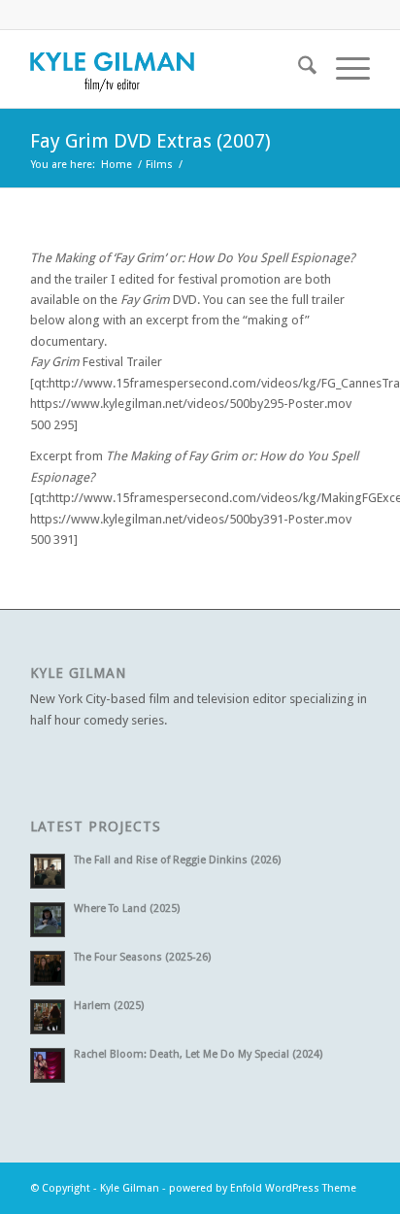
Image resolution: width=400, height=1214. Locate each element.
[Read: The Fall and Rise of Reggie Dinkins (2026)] (47, 871)
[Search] (298, 69)
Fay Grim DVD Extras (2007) (150, 140)
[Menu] (343, 69)
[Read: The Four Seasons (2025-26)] (47, 968)
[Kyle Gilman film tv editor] (166, 69)
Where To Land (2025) (127, 908)
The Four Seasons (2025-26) (142, 957)
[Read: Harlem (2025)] (47, 1016)
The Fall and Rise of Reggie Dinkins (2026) (177, 860)
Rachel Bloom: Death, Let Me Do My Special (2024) (198, 1054)
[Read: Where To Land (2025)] (47, 919)
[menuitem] (298, 69)
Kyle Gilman (129, 1188)
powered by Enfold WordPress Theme (262, 1188)
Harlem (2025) (109, 1005)
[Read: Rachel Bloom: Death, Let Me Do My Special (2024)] (47, 1065)
